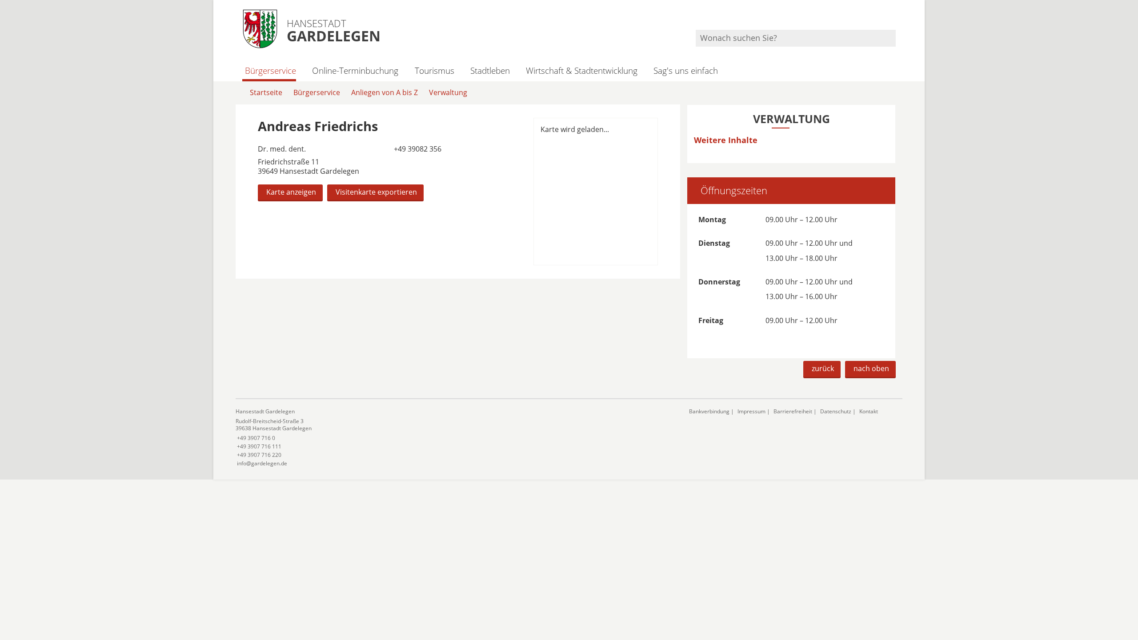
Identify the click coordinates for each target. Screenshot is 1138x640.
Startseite (266, 92)
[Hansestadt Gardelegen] (456, 437)
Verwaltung (448, 92)
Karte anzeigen (291, 192)
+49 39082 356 (416, 149)
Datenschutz (835, 411)
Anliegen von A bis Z (384, 92)
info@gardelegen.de (261, 463)
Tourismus (434, 70)
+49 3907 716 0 (255, 438)
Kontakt (868, 411)
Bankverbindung (709, 411)
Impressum (751, 411)
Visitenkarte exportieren (376, 192)
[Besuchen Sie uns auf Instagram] (894, 18)
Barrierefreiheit (792, 411)
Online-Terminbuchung (355, 70)
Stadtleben (490, 70)
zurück (823, 368)
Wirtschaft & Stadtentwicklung (581, 70)
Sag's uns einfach (685, 70)
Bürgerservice (270, 70)
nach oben (871, 368)
